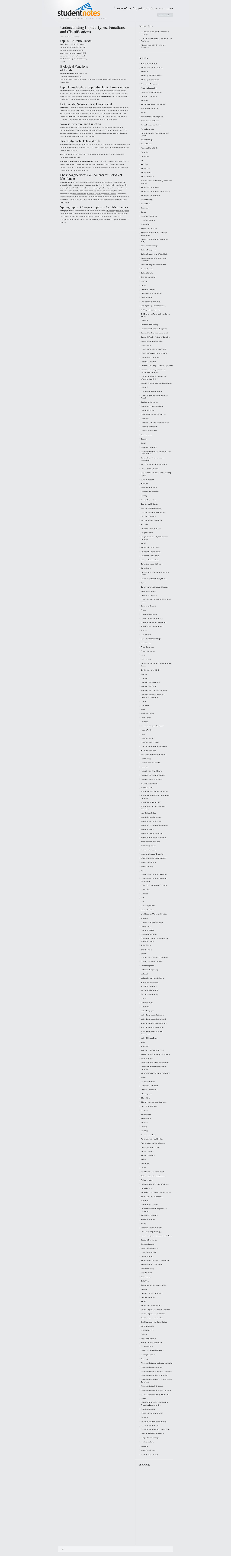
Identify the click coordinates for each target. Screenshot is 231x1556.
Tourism (143, 1398)
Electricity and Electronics (149, 504)
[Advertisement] (109, 60)
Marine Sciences (146, 945)
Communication (146, 345)
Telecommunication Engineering (151, 1367)
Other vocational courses (149, 1106)
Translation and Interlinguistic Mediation (154, 1421)
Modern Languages (147, 1011)
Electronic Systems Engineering (151, 520)
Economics (144, 483)
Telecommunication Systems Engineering (154, 1375)
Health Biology (146, 718)
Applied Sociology (147, 140)
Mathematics (145, 974)
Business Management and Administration (154, 254)
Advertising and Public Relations (151, 76)
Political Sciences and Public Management (155, 1184)
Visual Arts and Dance (148, 1450)
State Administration (147, 1330)
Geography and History (148, 686)
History (143, 734)
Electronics (144, 524)
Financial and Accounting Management (153, 622)
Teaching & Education (148, 1355)
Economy (144, 496)
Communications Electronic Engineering (154, 353)
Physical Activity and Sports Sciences (153, 1143)
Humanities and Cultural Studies (151, 771)
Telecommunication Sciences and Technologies (156, 1371)
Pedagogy (144, 1110)
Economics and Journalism (150, 492)
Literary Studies (146, 926)
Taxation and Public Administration (152, 1351)
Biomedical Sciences (148, 220)
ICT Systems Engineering (149, 783)
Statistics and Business (148, 1338)
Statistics (144, 1334)
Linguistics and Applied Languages (152, 922)
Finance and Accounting (149, 614)
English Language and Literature (151, 564)
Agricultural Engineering (149, 96)
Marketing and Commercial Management (154, 957)
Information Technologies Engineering (153, 838)
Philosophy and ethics (148, 1135)
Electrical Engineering (148, 500)
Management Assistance (149, 934)
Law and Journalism (147, 910)
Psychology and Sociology (149, 1205)
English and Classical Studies (150, 552)
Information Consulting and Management (154, 825)
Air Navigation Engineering (150, 108)
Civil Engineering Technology (150, 302)
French (143, 655)
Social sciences (146, 1277)
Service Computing (147, 1256)
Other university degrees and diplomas (153, 1102)
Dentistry (144, 439)
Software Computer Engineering (151, 1293)
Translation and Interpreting (150, 1425)
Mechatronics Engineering (149, 994)
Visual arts (144, 1446)
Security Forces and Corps (149, 1252)
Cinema (143, 285)
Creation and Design (147, 410)
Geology (143, 701)
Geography (144, 678)
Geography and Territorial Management (154, 690)
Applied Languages (147, 129)
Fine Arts (144, 630)
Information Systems (147, 829)
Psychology (144, 1200)
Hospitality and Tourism (148, 750)
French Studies (146, 659)
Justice (143, 870)
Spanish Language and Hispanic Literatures (155, 1310)
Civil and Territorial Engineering (151, 293)
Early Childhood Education (149, 469)
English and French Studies (150, 556)
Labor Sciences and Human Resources (154, 885)
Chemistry (144, 281)
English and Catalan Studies (150, 547)
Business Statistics (147, 273)
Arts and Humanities (147, 177)
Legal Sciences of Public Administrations (154, 914)
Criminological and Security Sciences (153, 414)
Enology (143, 583)
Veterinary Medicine (147, 1442)
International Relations (148, 862)
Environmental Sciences (149, 595)
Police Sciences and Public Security (152, 1172)
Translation (144, 1417)
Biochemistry (145, 208)
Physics (143, 1159)
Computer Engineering (148, 362)
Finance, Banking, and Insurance (151, 618)
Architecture (145, 156)
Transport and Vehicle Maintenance (152, 1434)
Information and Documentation (151, 821)
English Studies (146, 568)
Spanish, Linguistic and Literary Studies (154, 1322)
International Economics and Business (153, 858)
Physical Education (147, 1151)
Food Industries (146, 635)
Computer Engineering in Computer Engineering (157, 366)
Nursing (143, 1077)
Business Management (148, 250)
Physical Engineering (148, 1155)
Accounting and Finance (149, 63)
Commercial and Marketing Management (154, 333)
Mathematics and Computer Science (153, 978)
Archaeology (145, 152)
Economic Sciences (147, 479)
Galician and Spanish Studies (150, 670)
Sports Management (147, 1326)
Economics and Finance (149, 488)
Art (142, 160)
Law (142, 902)
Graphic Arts (145, 705)
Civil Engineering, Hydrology (150, 310)
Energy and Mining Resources (151, 529)
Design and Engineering (149, 447)
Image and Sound (147, 787)
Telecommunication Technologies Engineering (156, 1390)
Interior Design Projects (148, 846)
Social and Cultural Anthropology (151, 1264)
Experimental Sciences (148, 606)
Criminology (145, 418)
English (143, 543)
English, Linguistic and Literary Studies (153, 579)
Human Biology (146, 759)
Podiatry (143, 1168)
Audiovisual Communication (150, 187)
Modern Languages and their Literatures (154, 1023)
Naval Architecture (147, 1058)
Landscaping (145, 889)
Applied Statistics (146, 144)
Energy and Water (147, 533)
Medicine (144, 998)
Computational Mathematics (150, 357)
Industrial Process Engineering (151, 817)
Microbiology (145, 1007)
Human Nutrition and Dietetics (150, 763)
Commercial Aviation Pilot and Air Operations (155, 337)
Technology (144, 1359)
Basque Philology (146, 200)
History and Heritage (147, 738)
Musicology (144, 1046)
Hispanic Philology (147, 730)
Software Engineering (148, 1297)
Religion (143, 1223)
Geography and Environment (150, 682)
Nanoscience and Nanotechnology (152, 1050)
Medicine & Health (147, 1003)
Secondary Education (148, 1244)
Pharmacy (144, 1122)
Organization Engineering (149, 1086)
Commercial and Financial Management (154, 329)
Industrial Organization (148, 813)
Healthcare (144, 722)
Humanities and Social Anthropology (153, 775)
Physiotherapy (145, 1163)
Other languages (146, 1094)
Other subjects (145, 1098)
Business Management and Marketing (153, 265)
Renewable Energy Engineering (151, 1228)
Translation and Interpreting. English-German (155, 1430)
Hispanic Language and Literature (152, 726)
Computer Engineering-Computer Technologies (156, 383)
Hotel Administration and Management (153, 754)
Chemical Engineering (148, 277)
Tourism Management (148, 1409)
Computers (144, 387)
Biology (68, 18)
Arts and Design (146, 172)
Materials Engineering (148, 966)
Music (143, 1042)
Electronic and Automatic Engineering (153, 512)
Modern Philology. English (149, 1038)
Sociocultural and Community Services (153, 1285)
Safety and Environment (149, 1240)
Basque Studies (146, 204)
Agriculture (144, 100)
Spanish (143, 1301)
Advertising (144, 72)
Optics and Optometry (148, 1081)
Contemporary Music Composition (152, 406)
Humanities (144, 767)
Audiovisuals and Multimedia (150, 196)
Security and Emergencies (149, 1248)
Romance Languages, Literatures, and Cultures (156, 1236)
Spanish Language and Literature (152, 1318)
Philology (144, 1127)
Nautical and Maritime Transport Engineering (155, 1054)
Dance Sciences (146, 435)
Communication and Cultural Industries (153, 349)
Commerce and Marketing (149, 325)
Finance (143, 610)
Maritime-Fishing (146, 949)
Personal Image (146, 1118)
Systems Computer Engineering (151, 1342)
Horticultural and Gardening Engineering (154, 746)
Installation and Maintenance (150, 842)
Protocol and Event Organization (151, 1196)
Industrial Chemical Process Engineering (154, 791)
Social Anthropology (147, 1269)
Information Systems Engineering (152, 833)
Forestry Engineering (148, 651)
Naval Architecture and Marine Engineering (155, 1063)
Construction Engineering (149, 402)
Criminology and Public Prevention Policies (155, 422)
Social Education (146, 1273)
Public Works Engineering (149, 1215)
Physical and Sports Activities (150, 1147)
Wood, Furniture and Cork (149, 1454)
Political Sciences (146, 1180)
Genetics (144, 674)
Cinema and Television (148, 289)
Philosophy (144, 1131)
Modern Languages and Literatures (152, 1015)
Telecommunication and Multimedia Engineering (157, 1363)
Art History (144, 164)
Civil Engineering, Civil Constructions (153, 306)
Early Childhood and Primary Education (154, 464)
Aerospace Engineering (148, 88)
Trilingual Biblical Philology (150, 1438)
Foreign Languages (147, 647)
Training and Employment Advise (151, 1413)
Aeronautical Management (149, 84)
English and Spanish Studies (150, 560)
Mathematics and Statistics (149, 982)
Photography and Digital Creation (152, 1139)
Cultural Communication (149, 431)
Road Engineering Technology (151, 1232)
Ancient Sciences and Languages (152, 117)
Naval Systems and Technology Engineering (155, 1073)
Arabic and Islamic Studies (149, 148)
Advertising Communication (150, 80)
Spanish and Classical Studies (151, 1305)
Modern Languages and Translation (152, 1027)
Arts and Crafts (146, 168)
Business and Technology (149, 246)
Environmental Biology (148, 591)
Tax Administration (147, 1347)
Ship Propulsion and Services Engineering (155, 1260)
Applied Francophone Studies (150, 125)
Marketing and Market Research (151, 962)
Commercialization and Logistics (151, 341)
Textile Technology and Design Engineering (155, 1394)
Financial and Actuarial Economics (152, 626)
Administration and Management (151, 67)
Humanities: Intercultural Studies (151, 779)
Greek (143, 709)
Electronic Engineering (148, 516)
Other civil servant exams (149, 1090)
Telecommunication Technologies (152, 1386)
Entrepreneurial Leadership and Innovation (155, 587)
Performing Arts (146, 1114)
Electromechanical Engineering (151, 508)
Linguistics (144, 918)
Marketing (144, 953)
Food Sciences (146, 643)
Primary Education (147, 1188)
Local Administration (147, 930)
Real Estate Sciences (148, 1219)
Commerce (144, 321)
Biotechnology (145, 224)
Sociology (144, 1289)
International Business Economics (152, 854)
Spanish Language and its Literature (153, 1314)
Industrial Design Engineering (150, 802)
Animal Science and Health (150, 121)
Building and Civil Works (149, 228)
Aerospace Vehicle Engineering (151, 92)
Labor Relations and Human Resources (154, 874)
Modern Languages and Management (153, 1019)
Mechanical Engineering (149, 986)
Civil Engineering (146, 297)
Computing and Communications (151, 391)
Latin (142, 897)
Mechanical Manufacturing (149, 990)
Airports (143, 113)
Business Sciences (147, 269)
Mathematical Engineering (149, 970)
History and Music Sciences (150, 742)
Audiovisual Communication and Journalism (155, 191)
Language (144, 893)
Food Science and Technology (151, 639)
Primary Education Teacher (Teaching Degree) (156, 1192)
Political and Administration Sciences (153, 1176)
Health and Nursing (147, 713)
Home (62, 18)
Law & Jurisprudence (148, 906)
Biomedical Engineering (149, 216)
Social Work (145, 1281)
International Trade (147, 866)
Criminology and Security (149, 427)
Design (143, 443)
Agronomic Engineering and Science (153, 104)
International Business (148, 850)
